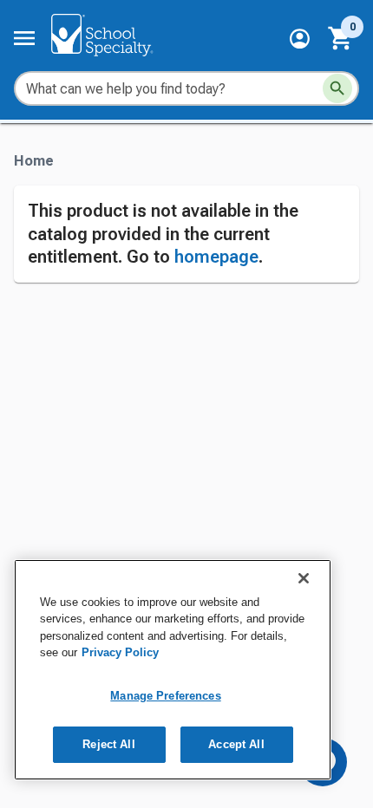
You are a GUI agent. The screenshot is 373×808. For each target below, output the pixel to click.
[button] (299, 38)
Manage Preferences (165, 695)
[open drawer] (24, 38)
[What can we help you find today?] (337, 88)
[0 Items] (341, 38)
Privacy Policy (120, 652)
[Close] (304, 578)
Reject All (108, 744)
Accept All (236, 744)
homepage (216, 256)
